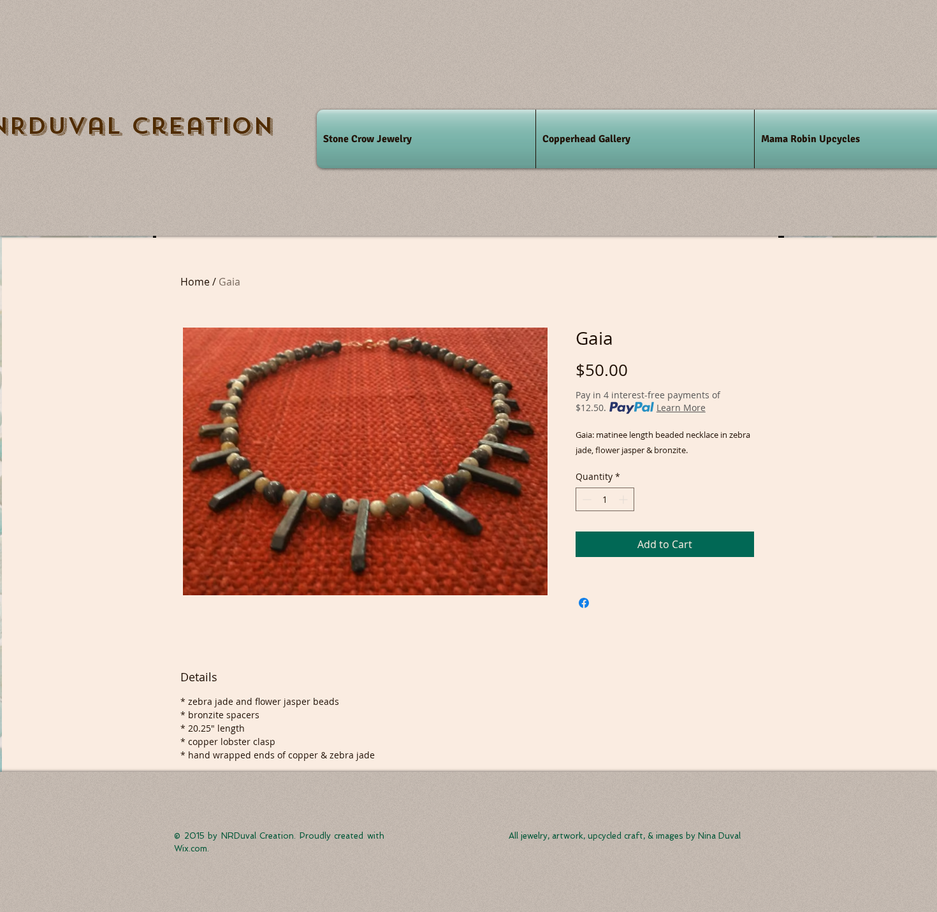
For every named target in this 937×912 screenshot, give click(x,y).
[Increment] (624, 499)
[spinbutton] (604, 499)
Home (195, 282)
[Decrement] (585, 499)
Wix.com (190, 848)
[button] (426, 139)
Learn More (681, 408)
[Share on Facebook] (584, 603)
